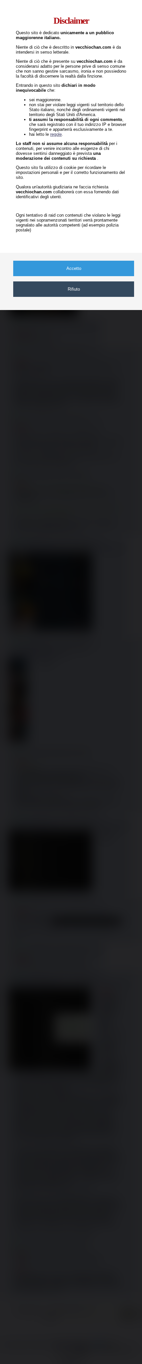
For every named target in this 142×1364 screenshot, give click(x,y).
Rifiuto (74, 289)
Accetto (73, 268)
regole (56, 134)
